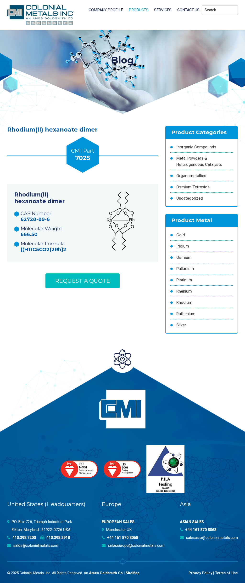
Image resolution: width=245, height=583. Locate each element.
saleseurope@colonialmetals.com (135, 545)
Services (163, 10)
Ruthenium (185, 313)
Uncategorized (189, 198)
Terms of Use (226, 573)
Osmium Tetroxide (193, 187)
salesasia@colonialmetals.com (211, 537)
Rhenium (184, 291)
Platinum (184, 279)
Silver (181, 325)
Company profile (106, 10)
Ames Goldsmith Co (106, 573)
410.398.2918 (57, 537)
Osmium (184, 257)
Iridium (182, 246)
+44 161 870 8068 (122, 537)
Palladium (185, 268)
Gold (180, 234)
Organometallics (191, 175)
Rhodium (184, 302)
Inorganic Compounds (196, 146)
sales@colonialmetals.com (35, 545)
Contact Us (188, 10)
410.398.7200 (23, 537)
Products (138, 10)
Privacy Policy (200, 573)
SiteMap (132, 573)
